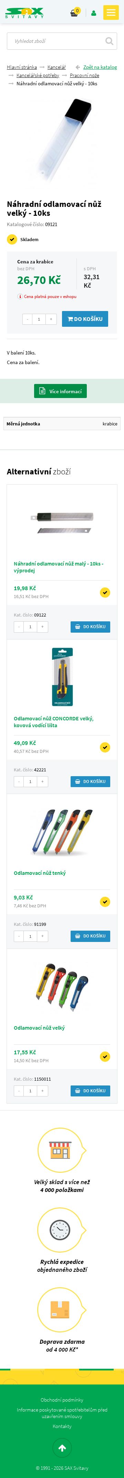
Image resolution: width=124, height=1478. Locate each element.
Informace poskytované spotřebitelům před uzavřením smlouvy (62, 1412)
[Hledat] (109, 40)
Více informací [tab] (65, 391)
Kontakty (62, 1426)
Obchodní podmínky (62, 1399)
